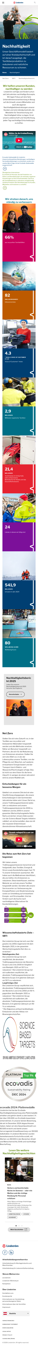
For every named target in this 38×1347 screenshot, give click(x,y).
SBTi (13, 78)
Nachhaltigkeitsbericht (27, 78)
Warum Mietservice (10, 1274)
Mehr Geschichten (19, 1230)
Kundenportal (7, 1296)
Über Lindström (9, 1289)
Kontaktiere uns (7, 1293)
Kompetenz (6, 1284)
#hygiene (26, 1214)
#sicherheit (12, 1217)
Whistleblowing (7, 1327)
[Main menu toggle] (3, 2)
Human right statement (10, 1324)
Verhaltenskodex (8, 1320)
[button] (35, 2)
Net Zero (5, 78)
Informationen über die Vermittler (14, 1304)
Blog (9, 1185)
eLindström (6, 1278)
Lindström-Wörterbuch (10, 1281)
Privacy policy (7, 1335)
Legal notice (6, 1331)
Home (4, 72)
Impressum (6, 1307)
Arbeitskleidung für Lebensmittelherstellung (18, 1268)
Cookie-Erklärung (8, 1338)
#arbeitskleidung (14, 1214)
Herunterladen (15, 694)
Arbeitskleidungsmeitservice (15, 1260)
